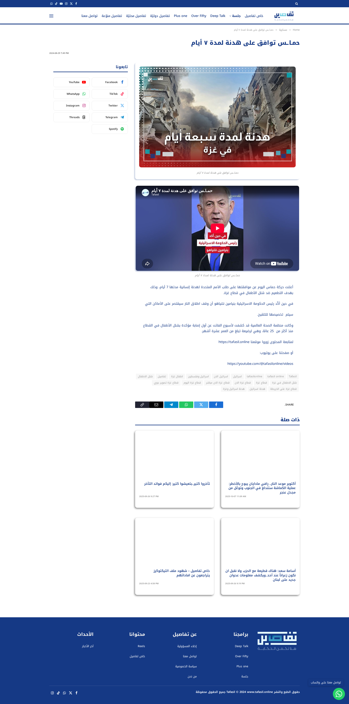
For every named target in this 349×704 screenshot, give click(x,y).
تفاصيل (162, 376)
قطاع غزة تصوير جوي (166, 382)
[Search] (296, 3)
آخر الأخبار (88, 646)
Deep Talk (217, 16)
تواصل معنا (89, 16)
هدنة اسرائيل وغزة (234, 388)
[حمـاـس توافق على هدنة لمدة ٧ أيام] (217, 166)
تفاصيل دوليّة (160, 16)
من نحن (192, 676)
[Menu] (51, 15)
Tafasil (293, 376)
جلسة (236, 16)
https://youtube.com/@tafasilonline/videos (260, 364)
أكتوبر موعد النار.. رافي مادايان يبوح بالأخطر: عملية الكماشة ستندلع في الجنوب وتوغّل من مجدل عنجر (262, 488)
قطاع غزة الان (243, 382)
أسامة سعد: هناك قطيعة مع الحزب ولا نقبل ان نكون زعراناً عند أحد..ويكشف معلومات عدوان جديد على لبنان (260, 575)
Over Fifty (198, 16)
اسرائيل (237, 376)
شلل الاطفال (145, 376)
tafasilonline (254, 376)
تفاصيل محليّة (136, 16)
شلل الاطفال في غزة (284, 382)
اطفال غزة (177, 376)
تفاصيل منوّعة (112, 16)
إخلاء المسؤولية (187, 646)
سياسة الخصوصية (186, 666)
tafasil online (275, 376)
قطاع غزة (261, 382)
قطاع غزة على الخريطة (283, 388)
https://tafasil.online (234, 342)
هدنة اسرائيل (257, 388)
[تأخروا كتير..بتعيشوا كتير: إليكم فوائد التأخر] (174, 458)
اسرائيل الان (221, 376)
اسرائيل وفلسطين (198, 376)
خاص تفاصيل (254, 16)
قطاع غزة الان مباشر (217, 382)
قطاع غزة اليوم (192, 382)
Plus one (180, 16)
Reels (141, 646)
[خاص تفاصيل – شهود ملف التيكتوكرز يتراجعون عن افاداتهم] (174, 545)
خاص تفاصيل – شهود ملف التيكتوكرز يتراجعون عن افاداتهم (181, 573)
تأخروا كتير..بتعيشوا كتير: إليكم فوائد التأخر (177, 484)
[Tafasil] (284, 15)
